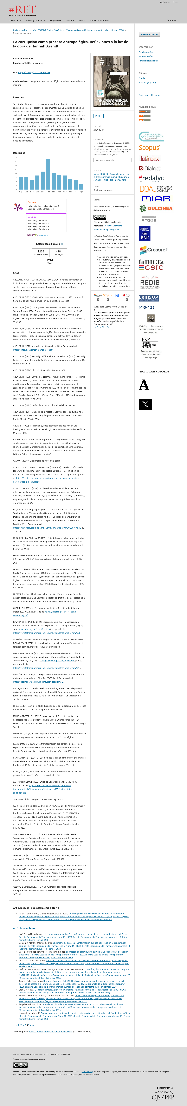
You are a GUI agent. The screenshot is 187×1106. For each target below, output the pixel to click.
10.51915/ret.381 (102, 327)
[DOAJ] (156, 192)
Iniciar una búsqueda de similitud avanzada (50, 1031)
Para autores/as (146, 56)
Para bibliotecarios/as (148, 60)
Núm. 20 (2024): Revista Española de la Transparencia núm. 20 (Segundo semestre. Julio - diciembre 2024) (78, 30)
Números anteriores (100, 20)
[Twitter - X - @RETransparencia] (145, 409)
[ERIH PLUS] (149, 300)
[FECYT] (151, 140)
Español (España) (147, 82)
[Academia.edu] (144, 389)
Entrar (175, 2)
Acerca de (14, 20)
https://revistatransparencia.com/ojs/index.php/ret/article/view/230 (46, 632)
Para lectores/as (146, 52)
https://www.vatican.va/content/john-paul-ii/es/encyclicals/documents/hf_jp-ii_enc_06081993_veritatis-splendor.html (42, 789)
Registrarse (55, 20)
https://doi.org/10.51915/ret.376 (34, 72)
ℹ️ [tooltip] (61, 244)
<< (14, 1025)
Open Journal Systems (149, 95)
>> (33, 1025)
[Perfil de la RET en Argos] (149, 224)
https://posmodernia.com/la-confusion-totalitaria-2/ (38, 681)
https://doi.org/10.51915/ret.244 (58, 660)
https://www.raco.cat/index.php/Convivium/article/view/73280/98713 (47, 527)
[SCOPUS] (150, 151)
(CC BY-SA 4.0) (87, 1071)
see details (43, 235)
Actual (82, 20)
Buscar (172, 20)
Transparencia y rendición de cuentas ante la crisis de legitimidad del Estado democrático (85, 1013)
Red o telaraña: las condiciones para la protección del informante (78, 960)
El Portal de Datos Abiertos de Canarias (54, 989)
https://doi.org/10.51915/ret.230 (34, 629)
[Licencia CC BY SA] (20, 1067)
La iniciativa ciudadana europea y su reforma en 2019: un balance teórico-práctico (82, 1004)
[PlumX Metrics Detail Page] (17, 207)
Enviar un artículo (149, 34)
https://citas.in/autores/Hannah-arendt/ (33, 349)
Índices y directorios (35, 20)
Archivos (25, 30)
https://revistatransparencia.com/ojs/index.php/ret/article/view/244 (46, 668)
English (142, 78)
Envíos (69, 20)
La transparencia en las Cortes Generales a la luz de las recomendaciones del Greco (86, 934)
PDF (100, 115)
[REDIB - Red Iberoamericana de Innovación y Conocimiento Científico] (150, 291)
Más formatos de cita (105, 160)
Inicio (15, 30)
